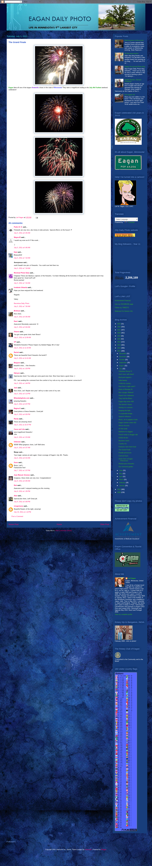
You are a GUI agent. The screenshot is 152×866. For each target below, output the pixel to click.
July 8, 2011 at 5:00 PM (22, 502)
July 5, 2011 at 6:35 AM (22, 233)
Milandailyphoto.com (21, 398)
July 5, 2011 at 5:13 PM (22, 394)
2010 (119, 489)
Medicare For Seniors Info (124, 311)
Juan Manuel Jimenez (22, 475)
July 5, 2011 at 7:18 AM (22, 268)
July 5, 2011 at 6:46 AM (22, 247)
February (122, 482)
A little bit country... (125, 383)
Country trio (123, 444)
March (121, 479)
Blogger (103, 849)
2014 (119, 342)
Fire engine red (130, 95)
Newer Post (13, 524)
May (121, 473)
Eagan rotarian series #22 (127, 422)
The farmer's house (125, 404)
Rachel (16, 352)
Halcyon (17, 373)
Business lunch (124, 441)
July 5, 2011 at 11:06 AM (22, 337)
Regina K (17, 408)
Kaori (16, 321)
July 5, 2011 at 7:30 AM (22, 306)
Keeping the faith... (125, 410)
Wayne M (17, 237)
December (123, 353)
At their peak (123, 429)
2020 (119, 333)
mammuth (88, 849)
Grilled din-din (123, 438)
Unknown (17, 442)
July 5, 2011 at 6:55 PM (22, 414)
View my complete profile (123, 614)
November (123, 357)
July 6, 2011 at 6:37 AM (22, 447)
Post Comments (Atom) (63, 530)
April (121, 476)
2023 (119, 324)
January (122, 485)
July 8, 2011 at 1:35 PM (22, 491)
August (122, 366)
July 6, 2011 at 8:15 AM (22, 458)
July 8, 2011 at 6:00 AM (22, 481)
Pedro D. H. (18, 227)
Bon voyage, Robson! (126, 392)
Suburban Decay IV (125, 371)
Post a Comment (17, 516)
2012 (119, 348)
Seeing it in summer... (126, 407)
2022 (119, 327)
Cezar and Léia (19, 429)
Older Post (104, 524)
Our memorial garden (126, 467)
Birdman (17, 311)
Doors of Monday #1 (126, 389)
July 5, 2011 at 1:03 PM (22, 368)
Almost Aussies (124, 425)
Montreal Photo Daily (21, 273)
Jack (15, 388)
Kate (15, 252)
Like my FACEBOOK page (124, 304)
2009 (119, 492)
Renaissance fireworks (126, 464)
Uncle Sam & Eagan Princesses (126, 460)
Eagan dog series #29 (126, 401)
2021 (119, 330)
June (121, 470)
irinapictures (18, 506)
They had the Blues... (126, 398)
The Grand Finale (125, 450)
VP (15, 342)
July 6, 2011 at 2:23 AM (22, 437)
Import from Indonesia (126, 395)
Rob (15, 485)
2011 (119, 351)
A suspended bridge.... (126, 413)
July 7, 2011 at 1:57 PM (22, 470)
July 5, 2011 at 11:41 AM (22, 358)
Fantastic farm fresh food (127, 447)
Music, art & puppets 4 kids (128, 419)
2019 (119, 336)
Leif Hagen (132, 578)
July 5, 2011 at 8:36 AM (22, 317)
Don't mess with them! (126, 374)
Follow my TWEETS (122, 307)
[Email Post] (36, 217)
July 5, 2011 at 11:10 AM (22, 348)
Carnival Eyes (123, 456)
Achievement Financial (123, 300)
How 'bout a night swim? (127, 386)
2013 (119, 345)
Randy (16, 419)
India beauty (123, 380)
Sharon (16, 332)
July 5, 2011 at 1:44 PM (22, 383)
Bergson (17, 363)
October (122, 359)
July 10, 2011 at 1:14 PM (22, 512)
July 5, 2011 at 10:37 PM (22, 425)
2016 (119, 339)
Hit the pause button (131, 53)
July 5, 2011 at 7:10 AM (22, 258)
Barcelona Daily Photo (21, 303)
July (121, 369)
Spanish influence (125, 416)
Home (59, 524)
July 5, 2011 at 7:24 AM (22, 283)
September (123, 362)
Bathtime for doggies (126, 432)
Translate (131, 222)
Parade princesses (125, 453)
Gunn (16, 462)
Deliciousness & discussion (134, 40)
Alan (15, 496)
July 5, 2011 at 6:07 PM (22, 404)
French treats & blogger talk (128, 435)
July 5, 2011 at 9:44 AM (22, 327)
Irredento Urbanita (20, 287)
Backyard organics (125, 377)
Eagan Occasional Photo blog (135, 67)
